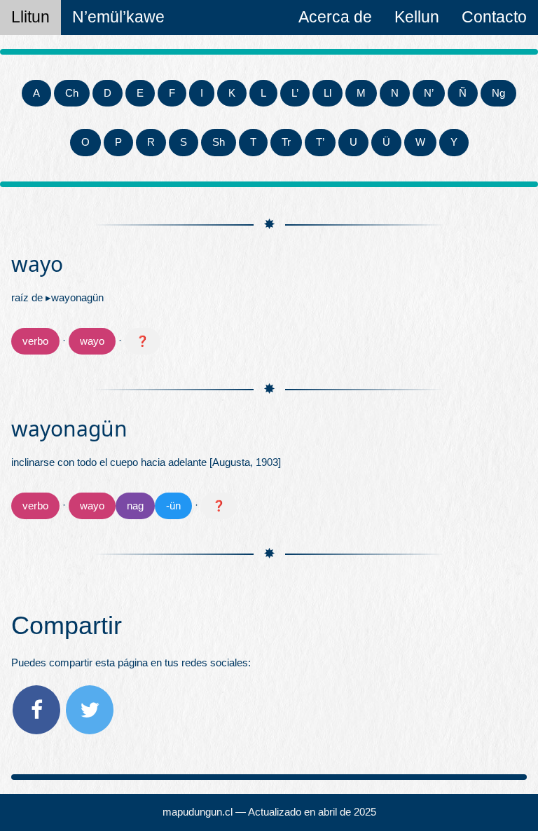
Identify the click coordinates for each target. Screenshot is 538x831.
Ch (71, 93)
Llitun (30, 17)
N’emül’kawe (118, 17)
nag (135, 505)
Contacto (494, 17)
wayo (92, 341)
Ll (327, 93)
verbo (35, 341)
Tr (286, 142)
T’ (320, 142)
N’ (429, 93)
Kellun (416, 17)
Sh (218, 142)
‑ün (173, 505)
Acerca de (335, 17)
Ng (498, 93)
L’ (294, 93)
